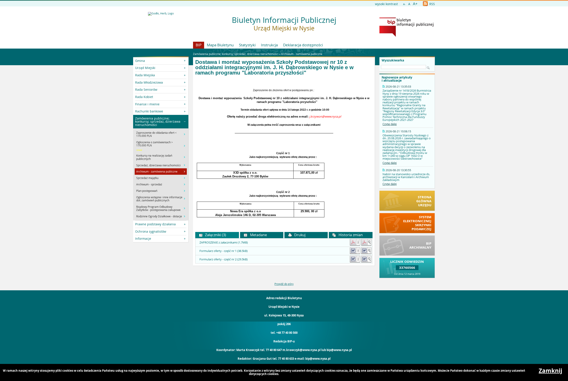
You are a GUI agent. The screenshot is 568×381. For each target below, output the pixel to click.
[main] (284, 153)
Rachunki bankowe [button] (149, 111)
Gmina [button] (140, 61)
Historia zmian (350, 235)
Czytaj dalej (390, 124)
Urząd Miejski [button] (145, 68)
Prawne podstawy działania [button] (155, 224)
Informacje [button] (143, 238)
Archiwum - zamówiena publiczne (301, 54)
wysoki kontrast (386, 4)
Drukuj (299, 235)
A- (404, 4)
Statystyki (247, 44)
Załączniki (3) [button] (215, 235)
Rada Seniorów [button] (146, 89)
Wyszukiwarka (393, 60)
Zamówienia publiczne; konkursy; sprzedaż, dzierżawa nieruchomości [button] (157, 121)
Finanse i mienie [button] (147, 104)
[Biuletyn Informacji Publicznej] (406, 35)
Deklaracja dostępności (303, 44)
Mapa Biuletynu (220, 44)
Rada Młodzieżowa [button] (149, 82)
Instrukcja (269, 44)
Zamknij (550, 371)
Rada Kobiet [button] (144, 97)
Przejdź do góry (284, 284)
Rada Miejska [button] (145, 75)
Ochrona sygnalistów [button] (150, 231)
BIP (198, 44)
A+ (415, 3)
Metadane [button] (258, 235)
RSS (431, 4)
